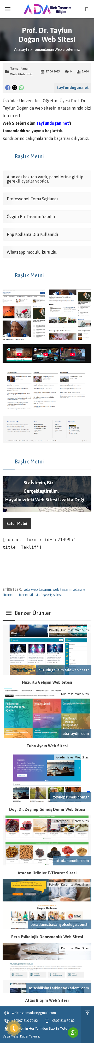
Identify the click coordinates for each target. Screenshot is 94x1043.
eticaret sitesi (26, 595)
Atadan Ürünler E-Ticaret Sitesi (47, 873)
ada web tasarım (37, 589)
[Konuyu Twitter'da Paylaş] (14, 87)
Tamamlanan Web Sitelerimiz (56, 49)
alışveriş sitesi (50, 595)
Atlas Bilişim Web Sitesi (47, 1000)
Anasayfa (22, 49)
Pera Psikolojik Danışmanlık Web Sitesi (47, 936)
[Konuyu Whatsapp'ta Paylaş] (21, 87)
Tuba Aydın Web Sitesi (47, 746)
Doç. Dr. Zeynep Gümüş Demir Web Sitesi (47, 809)
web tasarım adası (67, 589)
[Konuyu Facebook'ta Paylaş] (7, 87)
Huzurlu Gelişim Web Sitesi (47, 682)
